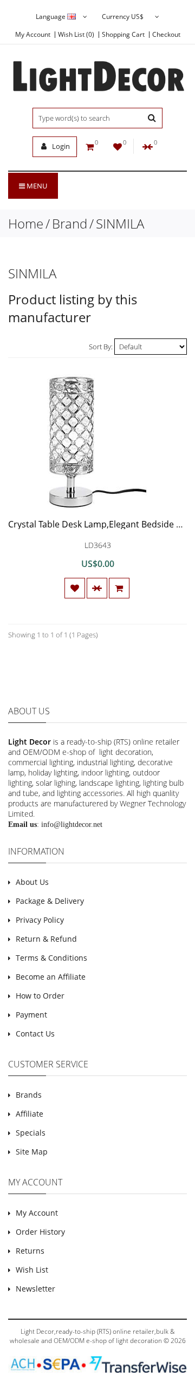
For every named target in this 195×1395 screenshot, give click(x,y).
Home (25, 223)
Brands (29, 1095)
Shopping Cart (123, 34)
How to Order (40, 995)
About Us (32, 882)
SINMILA (120, 223)
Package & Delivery (50, 901)
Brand (69, 223)
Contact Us (35, 1033)
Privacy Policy (40, 920)
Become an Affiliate (51, 977)
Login (60, 146)
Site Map (32, 1151)
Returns (30, 1251)
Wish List (32, 1269)
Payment (31, 1014)
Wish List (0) (76, 34)
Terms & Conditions (51, 958)
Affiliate (29, 1114)
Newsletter (35, 1288)
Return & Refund (46, 939)
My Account (32, 34)
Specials (31, 1132)
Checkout (166, 34)
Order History (40, 1232)
